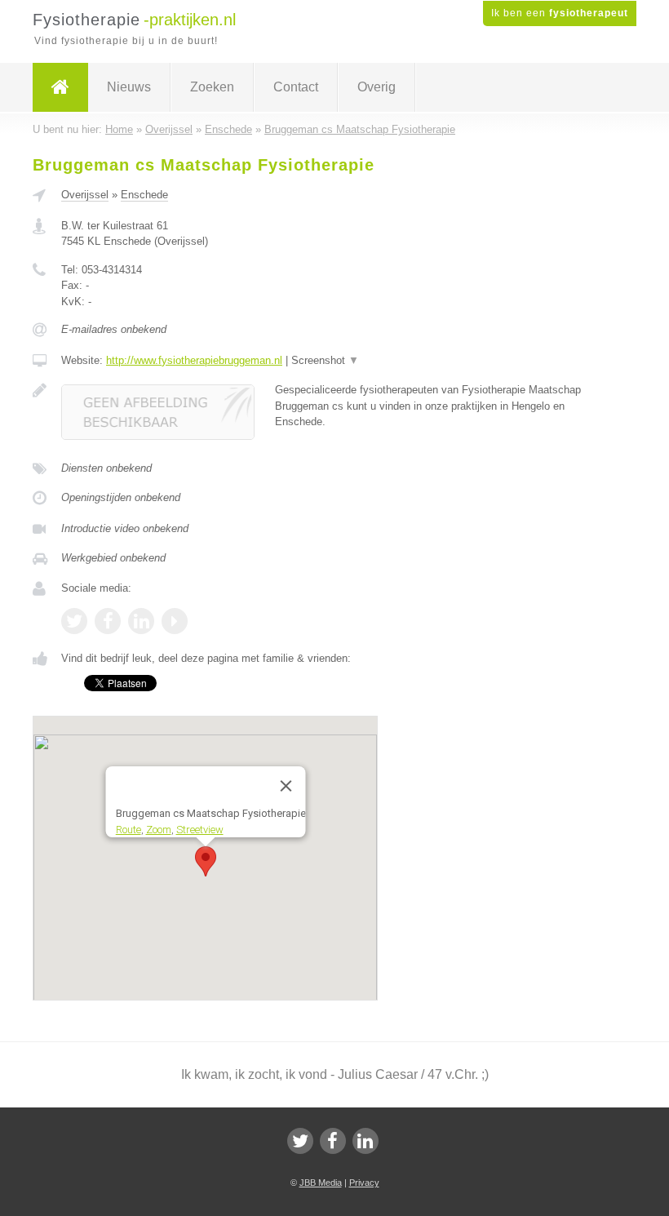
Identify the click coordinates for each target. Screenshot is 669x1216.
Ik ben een (559, 13)
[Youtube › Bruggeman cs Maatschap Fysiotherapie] (175, 621)
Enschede (144, 195)
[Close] (285, 785)
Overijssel (85, 195)
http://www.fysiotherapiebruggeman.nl (194, 360)
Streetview (199, 829)
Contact (295, 87)
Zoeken (212, 87)
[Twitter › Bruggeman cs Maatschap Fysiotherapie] (74, 621)
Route (127, 829)
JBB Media (320, 1182)
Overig (376, 87)
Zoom (158, 829)
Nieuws (129, 87)
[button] (205, 861)
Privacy (364, 1182)
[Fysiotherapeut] (60, 87)
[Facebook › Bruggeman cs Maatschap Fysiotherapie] (108, 621)
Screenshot (325, 360)
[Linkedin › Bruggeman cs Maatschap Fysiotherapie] (141, 621)
